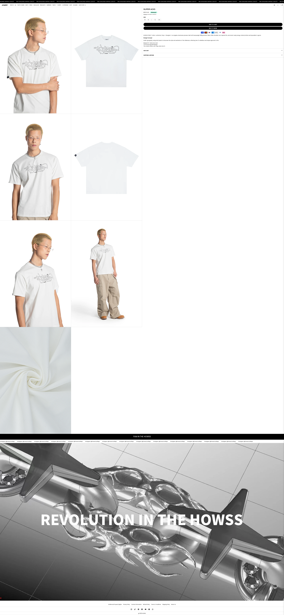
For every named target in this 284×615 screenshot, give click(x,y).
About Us (173, 604)
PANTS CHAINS (20, 5)
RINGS (31, 5)
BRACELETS (42, 5)
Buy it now (213, 28)
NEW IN (12, 5)
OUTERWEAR (65, 5)
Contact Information (136, 604)
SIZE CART (146, 50)
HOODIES (75, 5)
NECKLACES (36, 5)
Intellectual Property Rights (115, 604)
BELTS (27, 5)
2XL (159, 19)
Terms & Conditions (156, 604)
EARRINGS (49, 5)
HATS (70, 5)
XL (155, 19)
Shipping (145, 14)
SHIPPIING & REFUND (148, 55)
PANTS (54, 5)
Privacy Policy (126, 604)
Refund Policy (146, 604)
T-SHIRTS (59, 5)
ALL (15, 5)
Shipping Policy (166, 604)
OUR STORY (81, 5)
